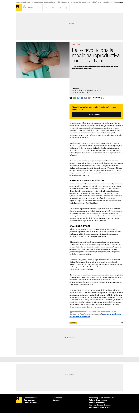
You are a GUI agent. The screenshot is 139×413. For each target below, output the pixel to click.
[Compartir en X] (71, 98)
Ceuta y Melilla (76, 2)
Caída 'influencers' (63, 2)
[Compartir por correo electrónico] (85, 98)
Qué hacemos (29, 400)
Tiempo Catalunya (120, 2)
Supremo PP (86, 2)
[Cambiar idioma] (59, 7)
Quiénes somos (30, 398)
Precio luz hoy (107, 2)
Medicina (73, 322)
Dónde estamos (30, 402)
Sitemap (56, 400)
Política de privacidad (98, 400)
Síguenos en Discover (23, 2)
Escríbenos (57, 398)
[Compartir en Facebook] (82, 98)
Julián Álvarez (96, 2)
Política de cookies (97, 402)
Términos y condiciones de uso (102, 398)
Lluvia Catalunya (49, 2)
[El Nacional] (19, 7)
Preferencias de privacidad (100, 405)
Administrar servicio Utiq (99, 407)
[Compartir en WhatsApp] (74, 98)
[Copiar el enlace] (89, 98)
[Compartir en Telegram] (78, 98)
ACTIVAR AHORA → (96, 114)
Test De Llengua (37, 2)
